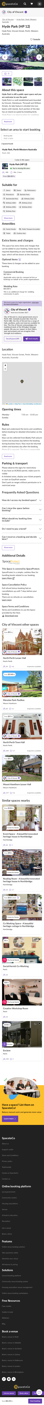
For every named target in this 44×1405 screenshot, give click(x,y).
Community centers (9, 1198)
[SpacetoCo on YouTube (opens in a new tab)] (9, 1379)
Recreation (6, 1221)
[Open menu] (39, 3)
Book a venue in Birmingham (13, 1372)
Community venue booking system (15, 1281)
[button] (24, 4)
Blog (3, 1324)
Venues (4, 1209)
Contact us (6, 1179)
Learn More (7, 578)
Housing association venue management (17, 1287)
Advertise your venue (10, 1259)
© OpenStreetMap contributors (31, 404)
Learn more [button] (6, 600)
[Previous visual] (5, 57)
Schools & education (10, 1215)
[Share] (36, 631)
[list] (22, 1161)
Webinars (5, 1318)
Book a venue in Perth (10, 1337)
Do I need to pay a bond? (14, 529)
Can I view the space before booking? (16, 509)
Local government (8, 1192)
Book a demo (7, 1234)
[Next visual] (39, 57)
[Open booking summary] (32, 4)
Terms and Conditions (10, 1155)
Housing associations (10, 1204)
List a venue (6, 1228)
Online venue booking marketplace (15, 1293)
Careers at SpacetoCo (10, 1173)
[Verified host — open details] (26, 12)
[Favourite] (39, 631)
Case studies (6, 1306)
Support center (7, 1149)
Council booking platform (11, 1276)
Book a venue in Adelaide (11, 1343)
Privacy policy (7, 1161)
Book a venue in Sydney (11, 1354)
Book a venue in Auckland (12, 1349)
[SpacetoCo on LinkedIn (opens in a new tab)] (14, 1379)
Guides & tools (7, 1312)
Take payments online (10, 1253)
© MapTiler (17, 404)
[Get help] (39, 1392)
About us (5, 1144)
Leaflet (10, 404)
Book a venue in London (11, 1366)
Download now (11, 616)
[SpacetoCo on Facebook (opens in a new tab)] (4, 1379)
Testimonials (6, 1167)
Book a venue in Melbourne (12, 1360)
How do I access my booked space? (19, 500)
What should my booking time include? (17, 520)
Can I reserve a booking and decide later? (19, 538)
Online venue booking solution (13, 1247)
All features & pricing (10, 1264)
